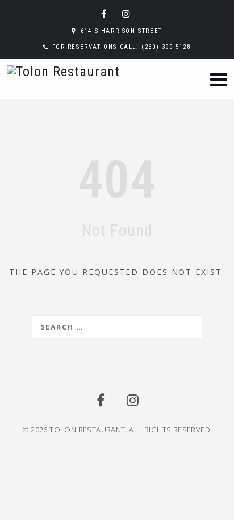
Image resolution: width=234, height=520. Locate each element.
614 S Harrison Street (121, 31)
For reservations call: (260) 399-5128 (121, 47)
